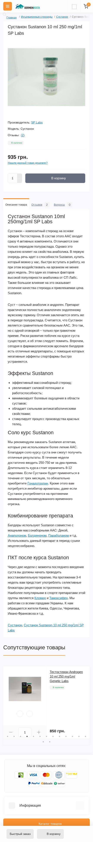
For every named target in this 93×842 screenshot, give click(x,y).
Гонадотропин (37, 483)
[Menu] (7, 6)
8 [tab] (53, 736)
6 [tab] (40, 736)
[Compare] (29, 714)
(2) (23, 135)
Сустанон (62, 16)
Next (87, 702)
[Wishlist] (20, 714)
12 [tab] (79, 736)
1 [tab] (7, 736)
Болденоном (37, 535)
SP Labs (37, 122)
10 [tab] (66, 736)
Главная (8, 17)
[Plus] (19, 175)
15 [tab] (50, 742)
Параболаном (58, 535)
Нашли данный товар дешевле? (28, 162)
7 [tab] (46, 736)
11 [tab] (72, 736)
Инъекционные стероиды (37, 16)
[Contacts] (74, 6)
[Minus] (19, 180)
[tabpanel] (46, 702)
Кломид (40, 598)
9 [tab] (59, 736)
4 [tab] (27, 736)
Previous (5, 702)
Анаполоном (17, 535)
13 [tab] (85, 736)
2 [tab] (14, 736)
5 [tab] (33, 736)
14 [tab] (43, 742)
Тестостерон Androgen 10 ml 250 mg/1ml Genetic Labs (66, 676)
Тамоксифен (58, 598)
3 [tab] (20, 736)
